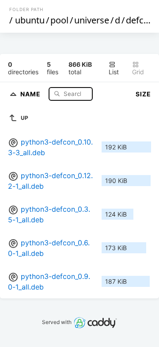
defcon (140, 20)
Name (31, 93)
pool (59, 20)
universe (91, 20)
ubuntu (30, 20)
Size (143, 94)
